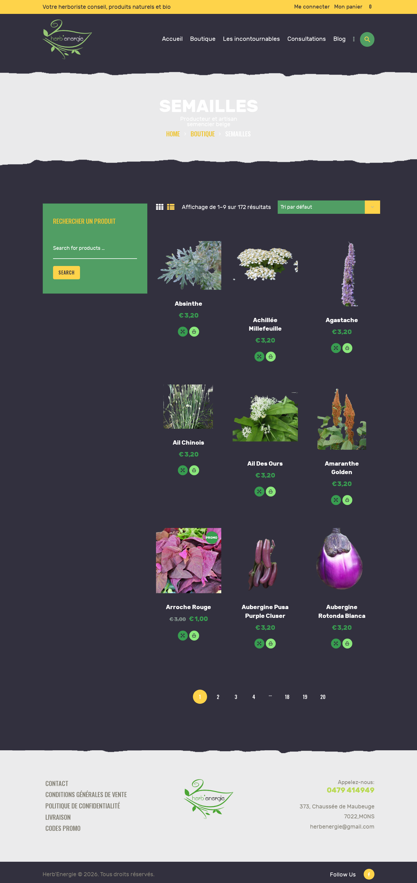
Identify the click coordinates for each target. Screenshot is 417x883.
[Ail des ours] (259, 492)
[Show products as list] (170, 207)
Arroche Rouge (188, 607)
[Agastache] (336, 348)
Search (66, 272)
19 (305, 696)
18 (287, 696)
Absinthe (188, 303)
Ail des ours (265, 463)
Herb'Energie (59, 874)
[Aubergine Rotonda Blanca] (336, 643)
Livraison (58, 816)
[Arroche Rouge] (183, 636)
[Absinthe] (183, 332)
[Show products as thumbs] (159, 207)
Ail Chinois (188, 442)
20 (322, 696)
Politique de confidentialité (82, 805)
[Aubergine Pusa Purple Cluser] (259, 643)
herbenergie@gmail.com (342, 826)
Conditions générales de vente (86, 794)
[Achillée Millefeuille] (259, 357)
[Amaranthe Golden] (336, 500)
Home (173, 133)
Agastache (342, 320)
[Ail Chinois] (183, 470)
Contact (56, 783)
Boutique (203, 133)
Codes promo (63, 828)
